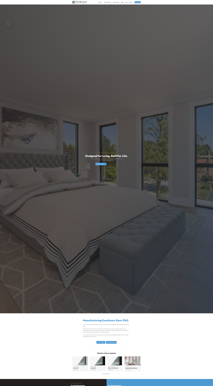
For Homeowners (116, 2)
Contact (138, 2)
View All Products (105, 373)
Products (99, 2)
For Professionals (107, 2)
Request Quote (112, 342)
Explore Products (100, 164)
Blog (126, 2)
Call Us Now (101, 342)
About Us (130, 2)
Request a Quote (112, 164)
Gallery (122, 2)
